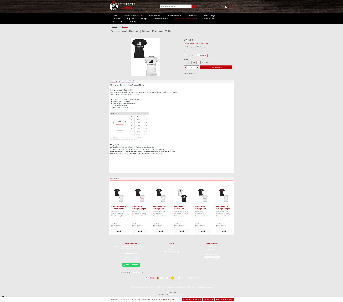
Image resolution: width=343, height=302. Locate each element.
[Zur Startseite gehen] (122, 6)
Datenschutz (212, 249)
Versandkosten (165, 287)
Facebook (183, 278)
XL (202, 63)
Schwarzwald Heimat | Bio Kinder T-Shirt (179, 208)
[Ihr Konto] (222, 6)
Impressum (212, 247)
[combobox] (176, 6)
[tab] (113, 81)
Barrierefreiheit (212, 259)
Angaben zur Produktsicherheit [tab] (126, 81)
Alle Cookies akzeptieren (224, 299)
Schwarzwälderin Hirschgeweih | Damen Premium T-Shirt (160, 208)
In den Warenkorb (216, 67)
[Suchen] (194, 6)
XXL (207, 63)
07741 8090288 (131, 253)
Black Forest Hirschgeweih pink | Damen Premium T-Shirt (139, 208)
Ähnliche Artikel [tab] (114, 178)
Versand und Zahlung (171, 252)
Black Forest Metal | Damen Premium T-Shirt (118, 208)
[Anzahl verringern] (185, 67)
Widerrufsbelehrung (212, 254)
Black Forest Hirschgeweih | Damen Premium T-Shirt (202, 208)
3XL (213, 63)
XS (186, 63)
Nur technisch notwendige (192, 299)
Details (119, 231)
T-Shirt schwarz (190, 55)
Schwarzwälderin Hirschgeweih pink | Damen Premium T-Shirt (223, 208)
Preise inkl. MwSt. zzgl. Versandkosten (196, 43)
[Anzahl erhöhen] (197, 67)
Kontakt (171, 247)
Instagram (194, 278)
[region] (145, 57)
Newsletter (171, 249)
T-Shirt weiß (202, 55)
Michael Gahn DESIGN (176, 294)
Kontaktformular (136, 272)
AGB (212, 252)
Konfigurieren (208, 299)
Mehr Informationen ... (169, 299)
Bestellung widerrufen (212, 257)
